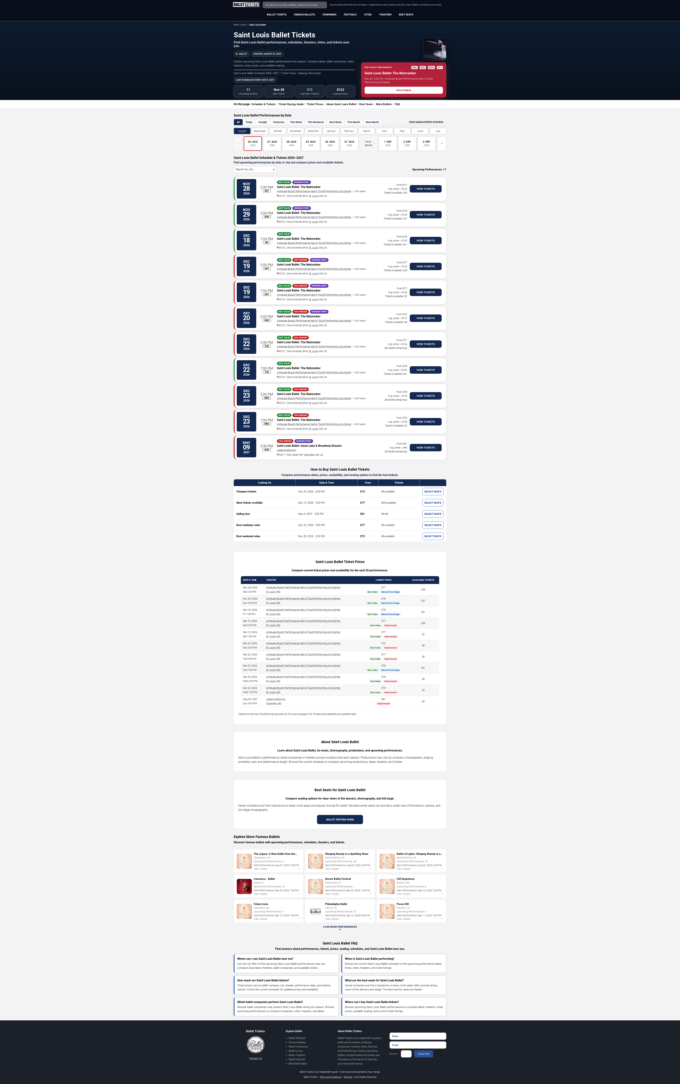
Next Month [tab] (372, 122)
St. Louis (313, 195)
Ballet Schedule (297, 1038)
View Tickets (403, 90)
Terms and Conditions (331, 1077)
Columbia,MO (273, 703)
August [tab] (242, 131)
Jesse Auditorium (286, 450)
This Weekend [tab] (316, 122)
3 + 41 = (394, 1053)
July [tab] (438, 131)
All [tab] (238, 122)
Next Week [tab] (335, 122)
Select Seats (432, 491)
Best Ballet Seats (298, 1063)
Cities (368, 14)
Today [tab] (249, 122)
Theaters (385, 14)
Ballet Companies (298, 1046)
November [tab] (295, 131)
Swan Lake (308, 445)
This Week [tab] (296, 122)
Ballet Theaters (297, 1055)
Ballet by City (296, 1050)
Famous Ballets (304, 14)
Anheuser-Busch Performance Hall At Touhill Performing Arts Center (314, 191)
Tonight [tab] (262, 122)
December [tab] (313, 131)
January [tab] (331, 131)
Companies (329, 14)
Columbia (309, 454)
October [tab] (277, 131)
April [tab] (384, 131)
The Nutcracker (311, 187)
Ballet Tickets (277, 14)
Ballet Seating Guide (340, 819)
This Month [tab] (353, 122)
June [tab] (420, 131)
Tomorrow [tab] (278, 122)
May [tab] (402, 131)
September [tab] (260, 131)
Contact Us (255, 1058)
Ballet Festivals (297, 1059)
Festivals (350, 14)
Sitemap (348, 1077)
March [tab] (366, 131)
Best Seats (406, 14)
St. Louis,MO (273, 591)
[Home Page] (246, 5)
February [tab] (349, 131)
